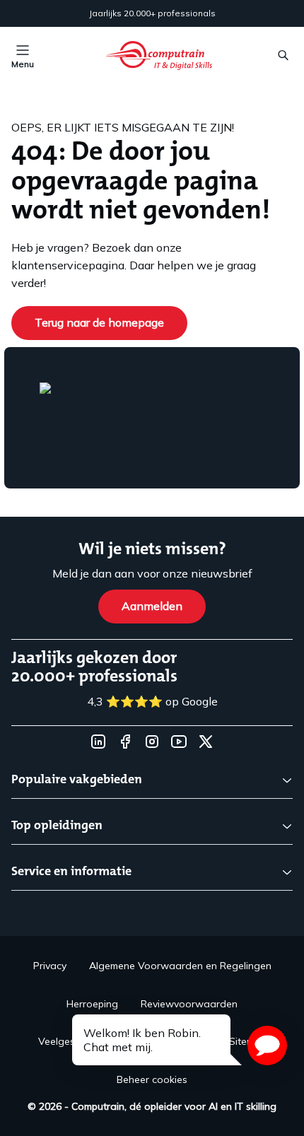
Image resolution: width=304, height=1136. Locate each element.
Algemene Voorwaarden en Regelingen (180, 965)
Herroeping (92, 1003)
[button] (267, 1045)
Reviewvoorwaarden (189, 1003)
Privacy (49, 965)
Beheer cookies (152, 1079)
